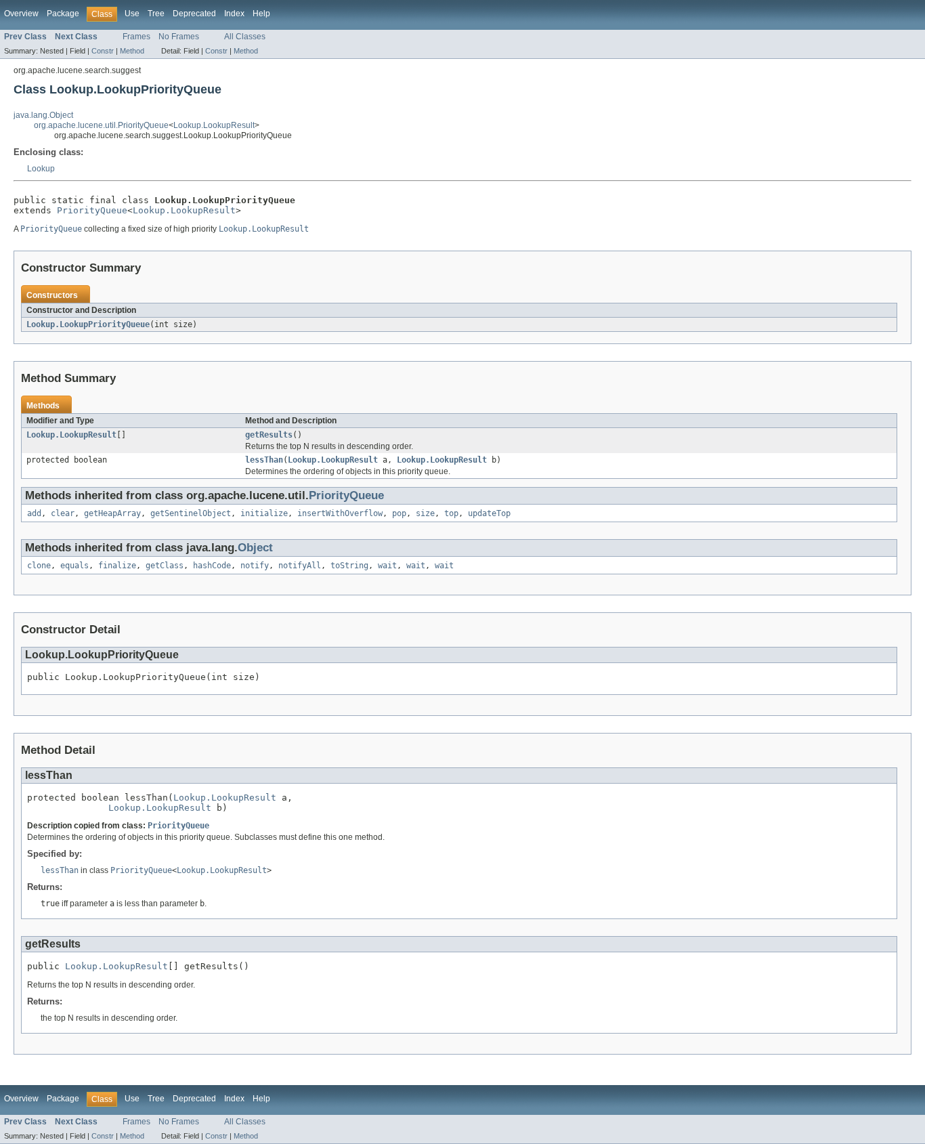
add (34, 513)
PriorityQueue (92, 210)
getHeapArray (112, 513)
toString (349, 565)
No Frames (178, 36)
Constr (102, 51)
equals (74, 565)
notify (254, 565)
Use (132, 13)
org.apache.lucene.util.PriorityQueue (101, 125)
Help (261, 13)
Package (63, 13)
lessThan (264, 460)
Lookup (41, 168)
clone (39, 565)
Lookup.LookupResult (214, 125)
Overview (21, 13)
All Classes (244, 36)
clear (62, 513)
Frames (136, 36)
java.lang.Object (43, 115)
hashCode (212, 565)
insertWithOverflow (340, 513)
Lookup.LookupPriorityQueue (88, 324)
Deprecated (194, 13)
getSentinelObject (190, 513)
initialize (264, 513)
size (425, 513)
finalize (117, 565)
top (451, 513)
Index (234, 13)
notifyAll (299, 565)
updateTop (489, 513)
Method (132, 51)
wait (387, 565)
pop (399, 513)
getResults (269, 435)
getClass (165, 565)
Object (255, 547)
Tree (156, 13)
